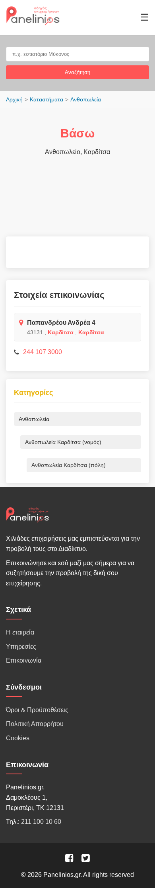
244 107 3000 (42, 352)
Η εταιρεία (20, 632)
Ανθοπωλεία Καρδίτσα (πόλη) (68, 465)
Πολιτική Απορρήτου (35, 723)
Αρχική (14, 99)
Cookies (17, 738)
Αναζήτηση (77, 72)
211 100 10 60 (41, 821)
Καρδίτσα (61, 332)
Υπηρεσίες (21, 646)
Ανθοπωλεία (85, 99)
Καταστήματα (46, 99)
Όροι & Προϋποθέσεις (37, 710)
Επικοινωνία (23, 660)
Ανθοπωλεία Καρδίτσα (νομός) (63, 442)
